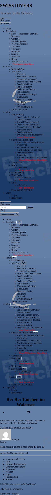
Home (8, 28)
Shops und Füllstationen (22, 140)
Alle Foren (16, 71)
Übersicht (21, 74)
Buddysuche (22, 97)
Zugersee (15, 54)
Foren (20, 420)
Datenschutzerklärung (15, 467)
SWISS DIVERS (16, 5)
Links (13, 183)
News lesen (22, 167)
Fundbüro (21, 102)
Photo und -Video (25, 99)
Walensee (15, 56)
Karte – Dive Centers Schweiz (30, 142)
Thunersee (16, 49)
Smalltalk (21, 104)
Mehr (8, 112)
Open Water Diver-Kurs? (28, 124)
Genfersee (15, 39)
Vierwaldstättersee (19, 44)
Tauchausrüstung (24, 87)
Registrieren (16, 198)
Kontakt (9, 472)
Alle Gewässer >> (19, 61)
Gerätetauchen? (24, 119)
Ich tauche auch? (24, 129)
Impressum (10, 469)
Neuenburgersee (18, 41)
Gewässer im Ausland (27, 79)
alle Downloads (24, 177)
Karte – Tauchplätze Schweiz (24, 34)
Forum (9, 66)
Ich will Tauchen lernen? (28, 122)
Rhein (14, 59)
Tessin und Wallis (25, 152)
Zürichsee (15, 46)
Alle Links (21, 185)
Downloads (16, 175)
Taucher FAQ (17, 114)
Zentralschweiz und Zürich (29, 147)
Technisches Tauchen (26, 89)
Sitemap (9, 479)
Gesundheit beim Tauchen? (29, 127)
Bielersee (15, 51)
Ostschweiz (22, 145)
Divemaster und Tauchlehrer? (30, 135)
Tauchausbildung (24, 84)
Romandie (21, 155)
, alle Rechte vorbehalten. (11, 489)
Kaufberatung (17, 172)
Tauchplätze (11, 31)
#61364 (29, 428)
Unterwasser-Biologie (27, 94)
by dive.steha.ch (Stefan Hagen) (21, 484)
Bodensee (15, 36)
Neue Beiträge (17, 69)
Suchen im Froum (19, 109)
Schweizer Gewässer (26, 76)
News (14, 165)
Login (8, 193)
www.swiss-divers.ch (15, 459)
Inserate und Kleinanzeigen (29, 82)
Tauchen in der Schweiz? (28, 117)
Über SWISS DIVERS (21, 190)
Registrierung (12, 477)
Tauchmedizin (23, 92)
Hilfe (8, 461)
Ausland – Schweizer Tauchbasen (32, 157)
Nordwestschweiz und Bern (29, 150)
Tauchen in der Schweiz (16, 13)
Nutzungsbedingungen (16, 464)
